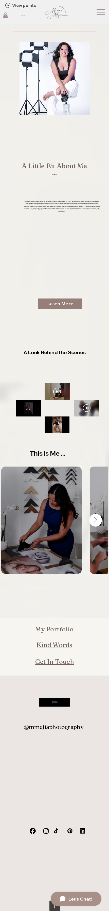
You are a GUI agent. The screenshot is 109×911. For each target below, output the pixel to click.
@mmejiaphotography (54, 726)
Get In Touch (54, 661)
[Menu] (100, 12)
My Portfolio (54, 629)
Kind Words (54, 645)
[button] (5, 15)
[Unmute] (31, 413)
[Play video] (57, 391)
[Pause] (22, 413)
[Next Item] (95, 520)
